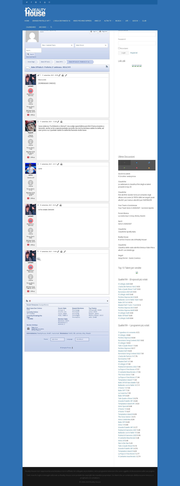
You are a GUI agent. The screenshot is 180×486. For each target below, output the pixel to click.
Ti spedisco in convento (127, 332)
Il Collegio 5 (122, 343)
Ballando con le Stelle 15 (127, 433)
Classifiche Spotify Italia (127, 232)
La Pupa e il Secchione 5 (127, 454)
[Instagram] (49, 2)
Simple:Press (66, 348)
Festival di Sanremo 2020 (127, 435)
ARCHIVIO (43, 27)
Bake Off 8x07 (123, 315)
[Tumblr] (40, 2)
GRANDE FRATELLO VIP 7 (41, 21)
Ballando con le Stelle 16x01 (128, 300)
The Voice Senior (124, 375)
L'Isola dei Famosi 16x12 (127, 286)
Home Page (31, 62)
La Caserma (122, 393)
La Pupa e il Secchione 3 (127, 377)
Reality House (123, 237)
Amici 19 (121, 425)
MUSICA (118, 21)
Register (104, 31)
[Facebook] (31, 2)
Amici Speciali (123, 406)
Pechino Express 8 (125, 338)
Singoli (120, 255)
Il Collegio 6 (122, 364)
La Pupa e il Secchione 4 (127, 369)
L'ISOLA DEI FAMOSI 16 (61, 21)
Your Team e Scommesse (127, 205)
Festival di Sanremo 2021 (127, 430)
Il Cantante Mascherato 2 (127, 372)
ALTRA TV (108, 21)
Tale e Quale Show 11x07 (127, 289)
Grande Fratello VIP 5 (126, 427)
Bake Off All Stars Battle (127, 382)
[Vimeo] (36, 2)
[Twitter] (27, 2)
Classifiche (122, 182)
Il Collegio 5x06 (124, 318)
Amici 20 (121, 440)
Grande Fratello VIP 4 (126, 401)
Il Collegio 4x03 (124, 294)
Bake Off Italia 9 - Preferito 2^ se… (79, 62)
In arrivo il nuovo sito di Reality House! (132, 240)
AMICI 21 (98, 21)
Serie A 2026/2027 (125, 224)
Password (122, 39)
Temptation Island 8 (125, 414)
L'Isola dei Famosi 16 (126, 356)
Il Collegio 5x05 (124, 313)
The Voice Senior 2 (125, 417)
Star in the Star (123, 443)
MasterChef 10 (123, 361)
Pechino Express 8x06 (126, 310)
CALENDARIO (31, 27)
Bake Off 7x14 (123, 302)
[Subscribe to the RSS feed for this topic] (106, 66)
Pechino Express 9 (125, 348)
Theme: (46, 339)
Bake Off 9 (59, 62)
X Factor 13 (122, 409)
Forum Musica (123, 213)
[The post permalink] (59, 75)
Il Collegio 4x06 (124, 284)
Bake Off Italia (45, 62)
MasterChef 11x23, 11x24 (127, 305)
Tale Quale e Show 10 (126, 398)
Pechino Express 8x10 (126, 297)
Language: (70, 339)
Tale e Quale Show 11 (126, 346)
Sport (120, 221)
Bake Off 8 (122, 396)
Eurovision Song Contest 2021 (129, 340)
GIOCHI (135, 21)
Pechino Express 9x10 (126, 308)
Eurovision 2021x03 (125, 292)
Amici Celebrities (124, 419)
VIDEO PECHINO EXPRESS (82, 21)
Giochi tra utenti (124, 174)
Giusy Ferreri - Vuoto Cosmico (129, 258)
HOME (27, 21)
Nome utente (123, 30)
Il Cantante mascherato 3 (127, 456)
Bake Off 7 (122, 390)
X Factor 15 (122, 411)
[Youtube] (45, 2)
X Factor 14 (122, 388)
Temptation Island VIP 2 (127, 404)
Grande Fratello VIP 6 (126, 448)
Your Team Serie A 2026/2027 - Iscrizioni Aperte (136, 208)
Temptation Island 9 (125, 451)
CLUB (144, 21)
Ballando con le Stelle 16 (127, 385)
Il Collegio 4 (122, 335)
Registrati (133, 53)
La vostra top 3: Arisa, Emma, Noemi (131, 216)
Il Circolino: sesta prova (127, 176)
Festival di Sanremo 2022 (127, 367)
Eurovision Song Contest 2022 (129, 353)
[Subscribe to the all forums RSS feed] (27, 301)
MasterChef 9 (123, 351)
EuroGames (122, 359)
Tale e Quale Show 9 (125, 446)
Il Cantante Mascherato (126, 438)
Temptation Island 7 (125, 380)
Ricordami (124, 48)
